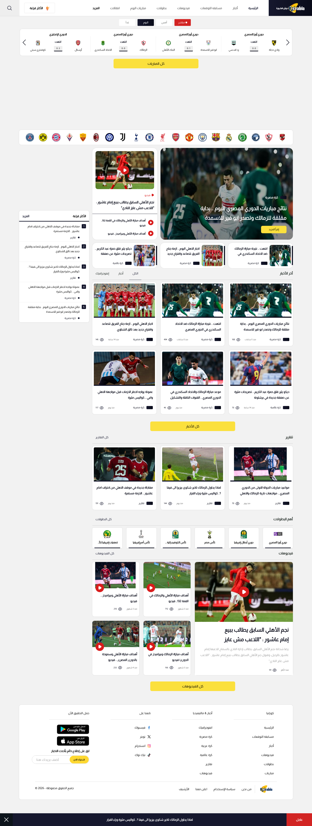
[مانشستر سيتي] (202, 137)
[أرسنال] (176, 137)
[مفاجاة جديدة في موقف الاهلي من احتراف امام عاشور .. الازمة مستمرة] (123, 478)
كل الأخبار (192, 426)
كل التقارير (102, 437)
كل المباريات (156, 63)
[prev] (288, 42)
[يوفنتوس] (122, 137)
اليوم (145, 22)
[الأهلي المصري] (282, 137)
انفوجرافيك (205, 727)
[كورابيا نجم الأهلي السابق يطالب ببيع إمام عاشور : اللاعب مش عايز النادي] (244, 618)
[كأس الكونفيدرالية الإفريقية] (176, 538)
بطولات (162, 8)
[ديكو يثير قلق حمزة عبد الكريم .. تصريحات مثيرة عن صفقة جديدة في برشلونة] (124, 255)
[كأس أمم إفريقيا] (141, 538)
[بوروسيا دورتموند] (43, 137)
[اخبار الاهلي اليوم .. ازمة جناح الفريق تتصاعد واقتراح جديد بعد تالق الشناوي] (192, 255)
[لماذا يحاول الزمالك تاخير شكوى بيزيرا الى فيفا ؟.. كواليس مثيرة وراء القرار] (191, 478)
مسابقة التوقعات (263, 736)
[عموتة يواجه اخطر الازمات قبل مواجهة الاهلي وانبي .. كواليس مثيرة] (123, 382)
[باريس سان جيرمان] (29, 137)
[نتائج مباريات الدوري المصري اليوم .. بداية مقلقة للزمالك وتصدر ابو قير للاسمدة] (226, 194)
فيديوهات (183, 8)
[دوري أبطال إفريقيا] (244, 538)
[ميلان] (96, 137)
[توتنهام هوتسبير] (136, 137)
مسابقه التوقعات (211, 8)
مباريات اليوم (138, 8)
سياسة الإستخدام (224, 789)
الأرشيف (184, 789)
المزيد (25, 216)
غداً (127, 22)
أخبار (235, 8)
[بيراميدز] (256, 137)
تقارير (208, 764)
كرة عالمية (206, 755)
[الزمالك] (269, 137)
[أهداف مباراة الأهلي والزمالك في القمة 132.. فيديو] (125, 222)
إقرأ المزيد (274, 229)
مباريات (269, 773)
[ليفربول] (162, 137)
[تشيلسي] (149, 137)
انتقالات (115, 8)
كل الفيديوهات (105, 553)
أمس (164, 22)
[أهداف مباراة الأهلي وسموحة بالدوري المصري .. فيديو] (115, 648)
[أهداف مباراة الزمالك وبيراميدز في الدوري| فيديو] (166, 648)
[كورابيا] (290, 8)
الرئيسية (253, 8)
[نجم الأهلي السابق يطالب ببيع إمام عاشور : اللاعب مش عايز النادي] (125, 181)
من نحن (247, 789)
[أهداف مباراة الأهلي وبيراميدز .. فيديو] (125, 233)
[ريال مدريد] (229, 137)
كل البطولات (104, 519)
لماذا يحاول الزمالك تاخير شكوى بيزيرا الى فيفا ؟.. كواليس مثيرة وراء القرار (150, 819)
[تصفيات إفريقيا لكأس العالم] (107, 538)
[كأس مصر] (210, 538)
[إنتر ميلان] (109, 137)
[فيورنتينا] (69, 137)
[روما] (83, 137)
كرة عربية (206, 745)
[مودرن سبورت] (242, 137)
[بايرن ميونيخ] (56, 137)
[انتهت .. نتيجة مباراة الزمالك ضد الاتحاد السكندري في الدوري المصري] (260, 255)
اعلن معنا (201, 789)
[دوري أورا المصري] (278, 538)
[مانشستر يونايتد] (189, 137)
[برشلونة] (216, 137)
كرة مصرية (205, 736)
